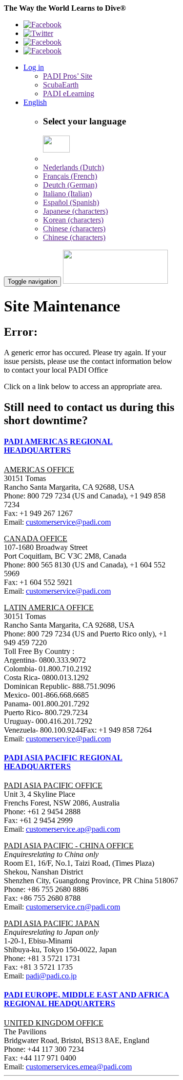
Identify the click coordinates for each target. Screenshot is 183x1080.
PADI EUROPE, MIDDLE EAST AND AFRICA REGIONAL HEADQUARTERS (86, 999)
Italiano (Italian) (67, 193)
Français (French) (70, 176)
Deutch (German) (70, 185)
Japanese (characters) (75, 211)
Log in (33, 67)
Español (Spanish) (71, 202)
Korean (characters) (73, 220)
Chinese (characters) (74, 228)
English (35, 102)
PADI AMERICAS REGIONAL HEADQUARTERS (58, 445)
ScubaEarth (61, 85)
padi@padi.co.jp (51, 976)
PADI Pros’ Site (67, 76)
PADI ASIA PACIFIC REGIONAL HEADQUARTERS (63, 762)
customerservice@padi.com (68, 522)
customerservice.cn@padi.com (73, 907)
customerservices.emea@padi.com (79, 1067)
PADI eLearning (68, 93)
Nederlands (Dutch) (73, 167)
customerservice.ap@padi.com (73, 829)
